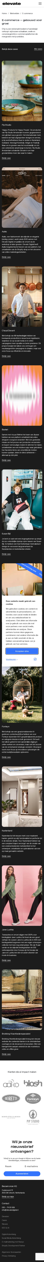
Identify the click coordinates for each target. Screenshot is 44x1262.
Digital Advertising (9, 1234)
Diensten (5, 1216)
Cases (4, 1220)
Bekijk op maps (8, 1196)
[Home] (11, 3)
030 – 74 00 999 (8, 1207)
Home (4, 13)
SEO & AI (5, 1228)
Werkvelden (14, 13)
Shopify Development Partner (13, 1246)
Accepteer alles (22, 651)
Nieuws (5, 1224)
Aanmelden (22, 1174)
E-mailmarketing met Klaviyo (13, 1242)
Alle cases (38, 49)
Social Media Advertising (11, 1238)
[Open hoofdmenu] (40, 3)
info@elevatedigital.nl (10, 1210)
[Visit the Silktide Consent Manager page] (35, 659)
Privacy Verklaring (9, 1256)
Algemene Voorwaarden (11, 1252)
